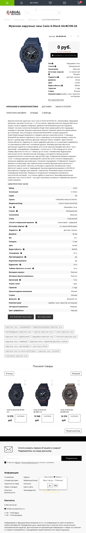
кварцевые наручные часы (43, 336)
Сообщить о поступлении (64, 55)
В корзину (20, 416)
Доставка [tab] (47, 106)
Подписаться (71, 458)
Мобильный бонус (31, 480)
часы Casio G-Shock (39, 346)
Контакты (27, 484)
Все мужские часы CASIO (20, 317)
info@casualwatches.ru (15, 509)
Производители (30, 490)
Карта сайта (28, 487)
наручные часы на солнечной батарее (20, 351)
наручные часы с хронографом (17, 346)
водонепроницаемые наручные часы (47, 327)
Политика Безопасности (30, 462)
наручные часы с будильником (17, 336)
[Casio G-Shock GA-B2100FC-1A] (43, 395)
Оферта (17, 462)
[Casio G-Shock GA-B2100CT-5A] (70, 395)
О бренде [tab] (46, 113)
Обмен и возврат (11, 487)
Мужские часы (33, 20)
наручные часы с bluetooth (49, 351)
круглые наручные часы (43, 332)
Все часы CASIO (44, 317)
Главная (7, 20)
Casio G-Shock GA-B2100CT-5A (66, 411)
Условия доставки (11, 480)
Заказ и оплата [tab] (63, 106)
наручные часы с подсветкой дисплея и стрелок (48, 341)
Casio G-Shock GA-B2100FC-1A (40, 411)
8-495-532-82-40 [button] (10, 505)
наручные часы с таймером (16, 341)
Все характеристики (56, 100)
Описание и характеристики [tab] (22, 106)
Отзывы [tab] (34, 113)
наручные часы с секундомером (17, 327)
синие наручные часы (64, 332)
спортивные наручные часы (16, 356)
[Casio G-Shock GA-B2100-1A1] (16, 395)
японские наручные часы (66, 336)
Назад (10, 373)
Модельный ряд (73, 431)
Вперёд (75, 373)
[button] (36, 10)
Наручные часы (19, 20)
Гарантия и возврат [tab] (16, 113)
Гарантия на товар (11, 484)
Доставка (34, 2)
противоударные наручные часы (18, 332)
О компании (9, 477)
